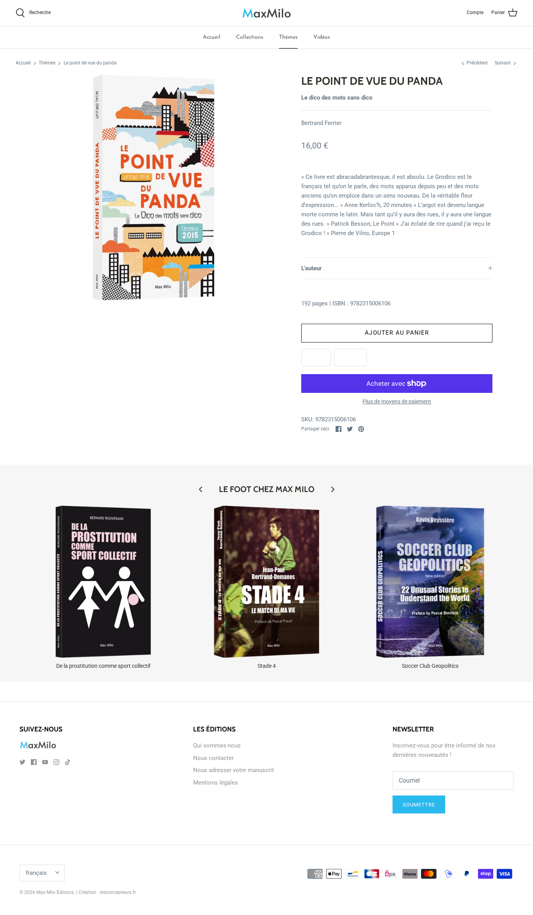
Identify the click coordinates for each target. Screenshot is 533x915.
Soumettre (419, 805)
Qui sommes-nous (217, 745)
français (36, 872)
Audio (350, 357)
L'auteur (311, 268)
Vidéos (321, 37)
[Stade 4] (267, 582)
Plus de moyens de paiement (396, 401)
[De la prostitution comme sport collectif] (103, 582)
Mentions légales (215, 782)
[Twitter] (22, 762)
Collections (249, 37)
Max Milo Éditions (55, 892)
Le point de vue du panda (90, 63)
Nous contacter (213, 758)
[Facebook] (34, 762)
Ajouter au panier (397, 332)
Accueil (211, 37)
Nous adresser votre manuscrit (233, 770)
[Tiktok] (68, 762)
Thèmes (288, 37)
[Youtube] (45, 762)
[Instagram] (56, 762)
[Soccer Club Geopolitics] (430, 582)
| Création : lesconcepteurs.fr (106, 892)
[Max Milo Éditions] (266, 13)
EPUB (316, 357)
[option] (153, 188)
